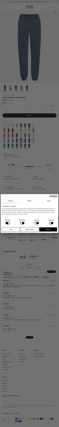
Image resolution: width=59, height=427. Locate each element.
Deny (10, 229)
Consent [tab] (10, 200)
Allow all (48, 229)
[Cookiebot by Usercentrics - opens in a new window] (50, 196)
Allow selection (29, 229)
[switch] (22, 223)
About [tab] (48, 200)
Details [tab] (29, 200)
